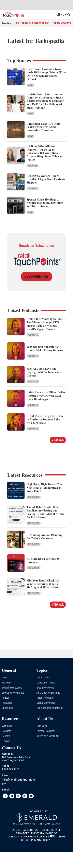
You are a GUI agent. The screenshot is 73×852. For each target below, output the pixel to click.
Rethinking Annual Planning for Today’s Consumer (44, 536)
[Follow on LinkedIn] (11, 796)
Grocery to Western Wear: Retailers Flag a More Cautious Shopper (46, 179)
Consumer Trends (45, 682)
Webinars (7, 726)
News (30, 85)
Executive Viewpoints (13, 693)
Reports (6, 736)
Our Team (41, 726)
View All (58, 439)
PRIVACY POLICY (40, 840)
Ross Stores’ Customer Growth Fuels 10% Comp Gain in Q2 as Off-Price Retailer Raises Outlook (46, 74)
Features (33, 166)
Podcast (6, 698)
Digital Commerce (45, 703)
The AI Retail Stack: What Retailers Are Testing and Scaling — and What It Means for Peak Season (45, 512)
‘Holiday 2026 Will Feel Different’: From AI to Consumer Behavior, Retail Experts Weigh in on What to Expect (44, 153)
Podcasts (33, 335)
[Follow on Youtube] (31, 796)
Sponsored (7, 708)
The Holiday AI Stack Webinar (31, 22)
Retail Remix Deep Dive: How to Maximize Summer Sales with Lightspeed (45, 419)
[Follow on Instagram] (24, 796)
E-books (6, 741)
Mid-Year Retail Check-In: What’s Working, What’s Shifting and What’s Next (43, 583)
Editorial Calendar (45, 731)
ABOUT (16, 830)
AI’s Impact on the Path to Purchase (43, 560)
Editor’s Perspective (12, 687)
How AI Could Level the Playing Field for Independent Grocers (45, 372)
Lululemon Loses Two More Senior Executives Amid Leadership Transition (43, 127)
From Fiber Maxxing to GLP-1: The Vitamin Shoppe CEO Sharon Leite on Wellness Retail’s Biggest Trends (46, 324)
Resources (34, 497)
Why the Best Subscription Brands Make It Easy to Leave (45, 348)
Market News (43, 677)
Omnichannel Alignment (49, 708)
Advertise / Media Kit (47, 736)
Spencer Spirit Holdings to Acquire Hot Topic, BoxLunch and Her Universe (45, 202)
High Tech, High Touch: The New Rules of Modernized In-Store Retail (44, 487)
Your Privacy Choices (35, 836)
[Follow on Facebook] (5, 796)
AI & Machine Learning (48, 693)
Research (6, 731)
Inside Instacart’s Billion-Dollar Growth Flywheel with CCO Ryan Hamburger (46, 395)
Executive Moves (45, 687)
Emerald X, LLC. (30, 824)
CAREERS (28, 830)
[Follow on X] (18, 796)
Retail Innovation (45, 698)
